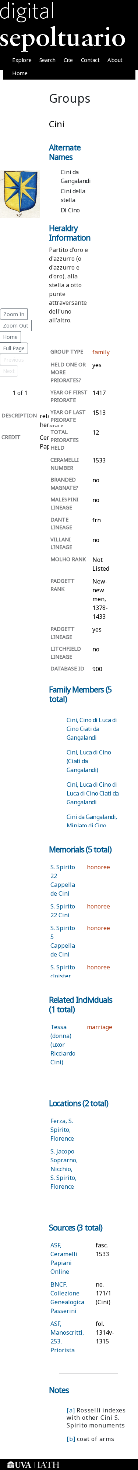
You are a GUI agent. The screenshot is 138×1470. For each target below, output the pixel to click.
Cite (68, 59)
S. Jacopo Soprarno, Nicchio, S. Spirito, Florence (64, 1169)
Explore (21, 59)
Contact (90, 59)
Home (19, 73)
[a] (71, 1410)
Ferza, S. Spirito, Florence (62, 1129)
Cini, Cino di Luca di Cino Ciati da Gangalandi (92, 729)
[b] (71, 1439)
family (101, 352)
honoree (98, 867)
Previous (13, 359)
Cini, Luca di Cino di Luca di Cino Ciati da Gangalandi (93, 793)
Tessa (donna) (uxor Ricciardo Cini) (62, 1044)
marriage (99, 1027)
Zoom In (13, 314)
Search (47, 59)
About (115, 59)
